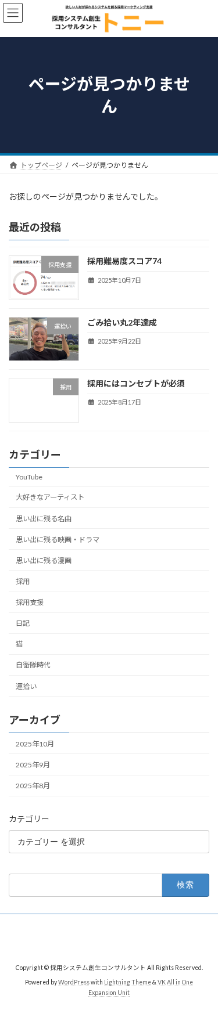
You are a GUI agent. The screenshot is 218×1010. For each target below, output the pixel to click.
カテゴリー (29, 819)
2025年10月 (35, 744)
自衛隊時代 (33, 665)
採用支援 (30, 602)
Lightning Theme (127, 981)
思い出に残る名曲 (44, 518)
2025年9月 (33, 764)
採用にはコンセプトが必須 (136, 383)
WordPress (74, 981)
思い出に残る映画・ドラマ (57, 539)
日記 (23, 623)
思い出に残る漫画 (44, 560)
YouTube (29, 476)
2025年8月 (33, 785)
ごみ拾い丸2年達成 (122, 322)
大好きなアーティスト (50, 497)
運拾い (26, 686)
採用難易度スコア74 (124, 261)
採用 (23, 581)
